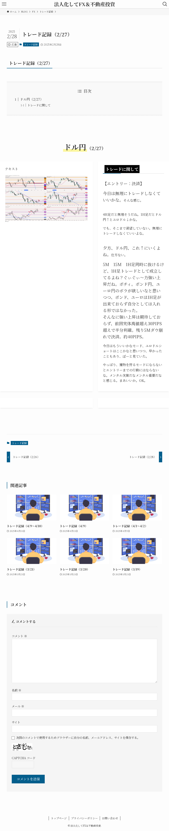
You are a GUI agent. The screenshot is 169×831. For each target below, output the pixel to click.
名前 (16, 690)
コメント (19, 636)
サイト (16, 722)
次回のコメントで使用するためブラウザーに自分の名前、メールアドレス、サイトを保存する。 (78, 737)
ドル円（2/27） (31, 99)
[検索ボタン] (165, 4)
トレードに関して (38, 105)
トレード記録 (31, 44)
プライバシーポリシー (84, 818)
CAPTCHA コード (23, 758)
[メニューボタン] (4, 4)
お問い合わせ (110, 818)
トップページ (59, 818)
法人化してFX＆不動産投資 (84, 4)
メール (18, 706)
